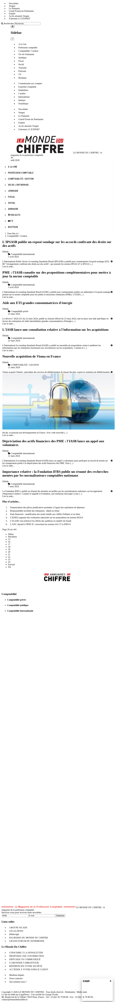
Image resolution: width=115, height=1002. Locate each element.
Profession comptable (27, 47)
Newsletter (13, 3)
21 (9, 554)
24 (9, 562)
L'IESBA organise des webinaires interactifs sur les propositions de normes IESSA (46, 517)
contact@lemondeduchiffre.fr (14, 999)
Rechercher (9, 23)
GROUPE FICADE (18, 927)
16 (9, 542)
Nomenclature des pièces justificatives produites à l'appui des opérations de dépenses (47, 507)
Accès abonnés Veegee (19, 16)
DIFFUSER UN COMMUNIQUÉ (25, 959)
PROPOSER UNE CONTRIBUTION (26, 956)
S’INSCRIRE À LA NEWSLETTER (26, 952)
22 (9, 557)
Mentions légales (16, 975)
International (23, 97)
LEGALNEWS (16, 931)
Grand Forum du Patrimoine (21, 11)
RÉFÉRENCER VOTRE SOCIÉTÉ (25, 966)
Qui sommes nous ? (18, 982)
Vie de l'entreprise (26, 54)
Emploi (12, 13)
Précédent (12, 537)
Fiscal (21, 61)
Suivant (11, 564)
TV (19, 74)
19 (9, 549)
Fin (9, 567)
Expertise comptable (27, 87)
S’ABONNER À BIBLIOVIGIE (24, 963)
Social (21, 64)
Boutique (22, 78)
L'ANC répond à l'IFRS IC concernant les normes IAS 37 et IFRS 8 (40, 524)
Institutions (23, 90)
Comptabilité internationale (20, 611)
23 (9, 559)
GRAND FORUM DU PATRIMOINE (26, 941)
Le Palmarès (14, 8)
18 (9, 547)
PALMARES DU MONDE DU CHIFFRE (28, 937)
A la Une (22, 44)
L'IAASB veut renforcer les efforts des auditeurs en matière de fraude (40, 521)
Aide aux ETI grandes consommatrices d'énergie (37, 303)
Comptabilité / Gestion (28, 51)
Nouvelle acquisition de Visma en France (31, 356)
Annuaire (22, 68)
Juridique (22, 57)
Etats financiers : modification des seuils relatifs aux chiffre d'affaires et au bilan (45, 514)
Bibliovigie (14, 934)
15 (9, 539)
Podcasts (22, 71)
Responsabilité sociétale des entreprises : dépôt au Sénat (34, 511)
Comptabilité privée (16, 600)
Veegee (12, 6)
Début (10, 534)
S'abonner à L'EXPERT (19, 18)
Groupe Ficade (51, 994)
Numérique (23, 103)
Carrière (22, 93)
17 (9, 544)
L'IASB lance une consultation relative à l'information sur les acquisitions (55, 329)
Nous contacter (16, 978)
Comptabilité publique (17, 605)
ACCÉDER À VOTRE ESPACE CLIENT (28, 969)
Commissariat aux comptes (30, 83)
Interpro (21, 100)
